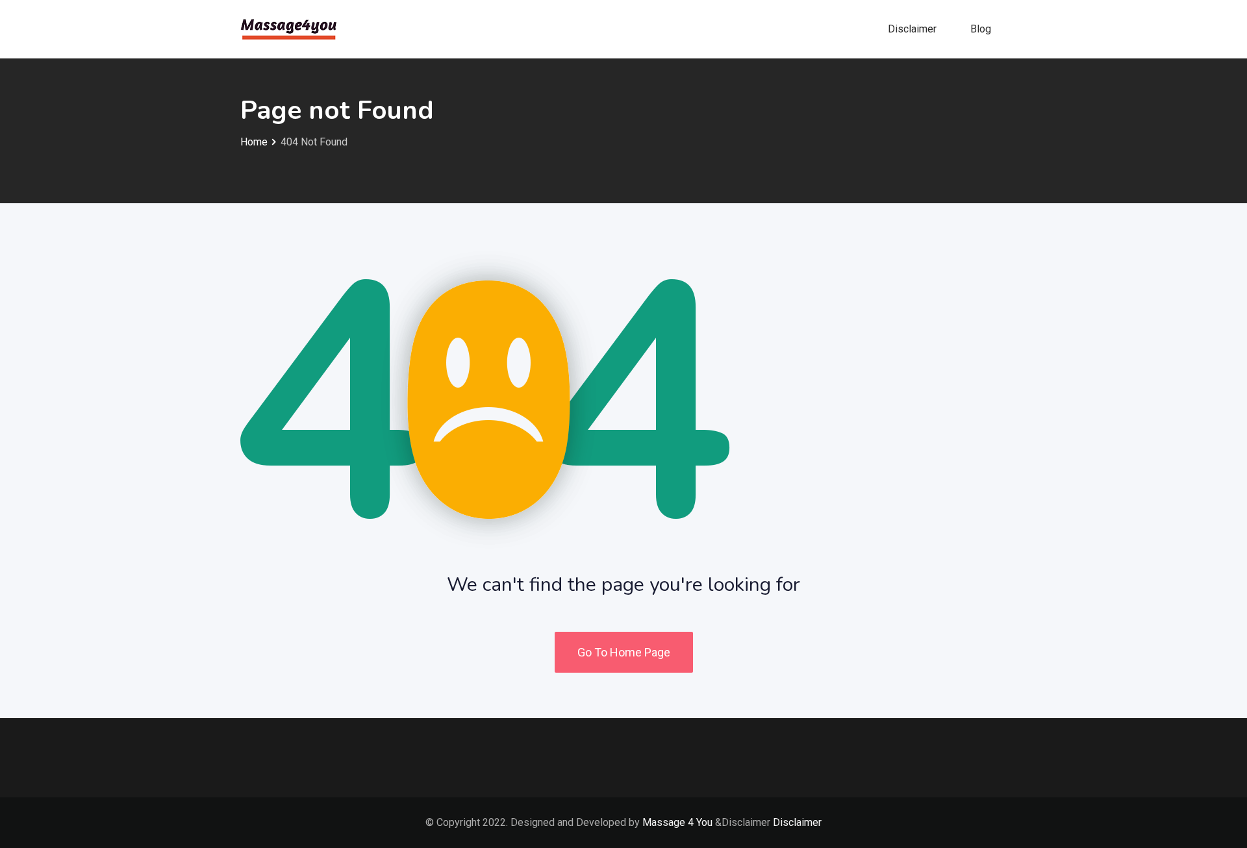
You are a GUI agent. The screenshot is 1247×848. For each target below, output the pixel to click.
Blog (980, 29)
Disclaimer (912, 29)
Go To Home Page (623, 652)
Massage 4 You (677, 822)
